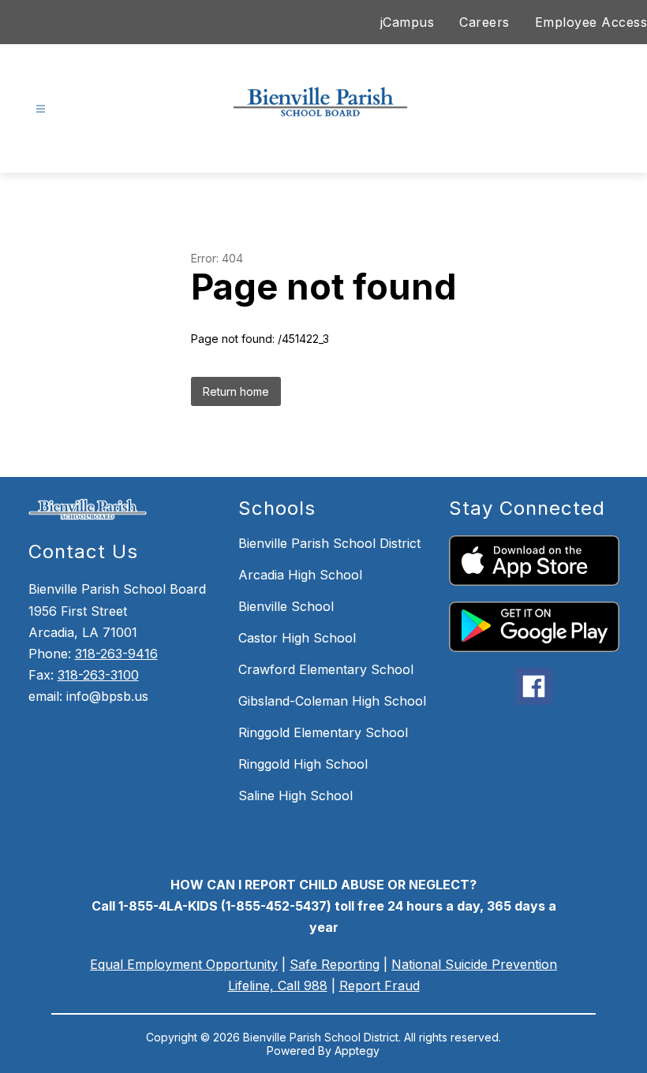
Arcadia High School (300, 575)
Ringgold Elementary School (323, 732)
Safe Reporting (335, 964)
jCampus (407, 22)
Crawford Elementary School (325, 669)
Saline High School (295, 795)
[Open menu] (41, 109)
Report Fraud (379, 985)
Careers (484, 22)
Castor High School (297, 638)
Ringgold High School (303, 764)
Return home (236, 391)
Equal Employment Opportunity (184, 964)
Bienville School (286, 606)
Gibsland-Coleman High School (332, 701)
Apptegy (357, 1050)
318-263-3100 (98, 675)
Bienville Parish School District (329, 543)
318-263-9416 (116, 653)
